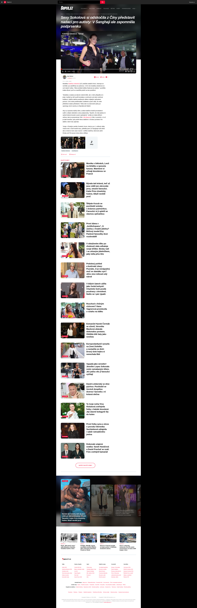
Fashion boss (126, 8)
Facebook (70, 592)
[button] (98, 52)
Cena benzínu (106, 582)
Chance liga (89, 567)
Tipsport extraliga (90, 571)
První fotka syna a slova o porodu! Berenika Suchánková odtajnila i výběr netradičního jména (97, 429)
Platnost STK (126, 577)
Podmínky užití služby (97, 592)
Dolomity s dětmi (114, 577)
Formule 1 (89, 575)
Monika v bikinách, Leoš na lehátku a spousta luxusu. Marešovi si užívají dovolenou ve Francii (97, 168)
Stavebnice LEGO (87, 587)
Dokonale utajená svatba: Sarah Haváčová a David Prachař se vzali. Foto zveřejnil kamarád (97, 448)
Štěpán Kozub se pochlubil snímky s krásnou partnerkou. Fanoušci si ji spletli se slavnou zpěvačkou (97, 208)
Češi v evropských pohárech (116, 582)
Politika (92, 8)
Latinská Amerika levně (116, 575)
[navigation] (2, 2)
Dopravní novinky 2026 (128, 571)
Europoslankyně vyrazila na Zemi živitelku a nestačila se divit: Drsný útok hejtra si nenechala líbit (97, 349)
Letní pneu (102, 587)
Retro (113, 8)
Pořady (99, 8)
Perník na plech (102, 577)
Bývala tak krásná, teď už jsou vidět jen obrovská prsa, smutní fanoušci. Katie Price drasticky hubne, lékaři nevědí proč (98, 190)
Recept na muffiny (103, 569)
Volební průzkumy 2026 (67, 569)
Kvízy (118, 8)
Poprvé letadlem (114, 569)
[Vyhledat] (102, 2)
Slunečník (97, 584)
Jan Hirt (76, 571)
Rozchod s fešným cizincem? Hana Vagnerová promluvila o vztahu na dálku (96, 308)
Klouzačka (102, 584)
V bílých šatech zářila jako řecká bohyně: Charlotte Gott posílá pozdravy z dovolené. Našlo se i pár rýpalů (96, 289)
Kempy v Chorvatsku (115, 567)
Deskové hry (108, 587)
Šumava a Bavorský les (116, 571)
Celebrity (84, 8)
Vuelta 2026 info (77, 567)
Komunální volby (65, 577)
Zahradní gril (119, 584)
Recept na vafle (102, 575)
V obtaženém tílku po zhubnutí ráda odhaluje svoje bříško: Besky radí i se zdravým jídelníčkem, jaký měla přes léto (98, 248)
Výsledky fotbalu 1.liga (91, 569)
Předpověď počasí (91, 582)
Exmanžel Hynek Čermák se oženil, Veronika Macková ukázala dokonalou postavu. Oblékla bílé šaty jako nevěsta (98, 330)
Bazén (79, 584)
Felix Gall (76, 575)
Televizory (114, 587)
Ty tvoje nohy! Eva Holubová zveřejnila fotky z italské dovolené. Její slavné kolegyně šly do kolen (97, 409)
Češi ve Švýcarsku (115, 573)
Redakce (80, 592)
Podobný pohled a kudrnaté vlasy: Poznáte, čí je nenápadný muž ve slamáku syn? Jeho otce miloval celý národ (98, 270)
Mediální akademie (88, 592)
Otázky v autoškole (127, 575)
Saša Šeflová (70, 76)
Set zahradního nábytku (111, 584)
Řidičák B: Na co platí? (128, 573)
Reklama (75, 592)
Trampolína (91, 584)
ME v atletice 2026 (90, 573)
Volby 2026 (64, 567)
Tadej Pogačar (77, 573)
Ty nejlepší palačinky (103, 567)
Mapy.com (85, 582)
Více (133, 8)
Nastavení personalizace (124, 592)
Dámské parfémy (95, 587)
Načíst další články (85, 465)
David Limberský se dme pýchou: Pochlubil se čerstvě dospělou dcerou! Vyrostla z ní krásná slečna (97, 389)
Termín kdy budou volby (67, 573)
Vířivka (124, 584)
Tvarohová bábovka (103, 573)
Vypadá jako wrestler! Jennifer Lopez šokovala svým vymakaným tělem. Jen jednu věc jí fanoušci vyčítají (98, 369)
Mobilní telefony (79, 587)
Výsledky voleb (65, 571)
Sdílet (103, 77)
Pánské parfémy (127, 587)
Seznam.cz (192, 2)
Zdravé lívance (102, 571)
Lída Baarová (87, 117)
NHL (88, 577)
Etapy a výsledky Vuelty (79, 569)
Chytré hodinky (120, 587)
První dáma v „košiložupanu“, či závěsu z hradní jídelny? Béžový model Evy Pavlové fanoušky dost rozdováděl (97, 230)
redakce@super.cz (107, 602)
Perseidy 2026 (99, 582)
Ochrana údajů (106, 592)
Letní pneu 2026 (127, 567)
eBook (97, 77)
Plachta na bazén (85, 584)
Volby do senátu (65, 575)
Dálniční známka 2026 (128, 569)
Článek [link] (64, 35)
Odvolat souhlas (114, 592)
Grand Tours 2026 (78, 577)
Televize (106, 8)
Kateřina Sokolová (73, 83)
